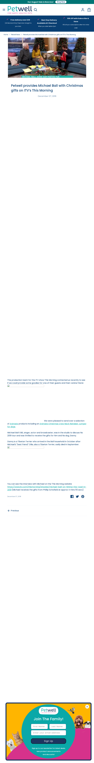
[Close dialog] (87, 707)
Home (6, 35)
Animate (14, 423)
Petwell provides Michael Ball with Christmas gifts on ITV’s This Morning (49, 35)
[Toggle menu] (3, 9)
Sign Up (48, 741)
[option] (18, 23)
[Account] (82, 8)
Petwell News (15, 35)
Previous (14, 510)
